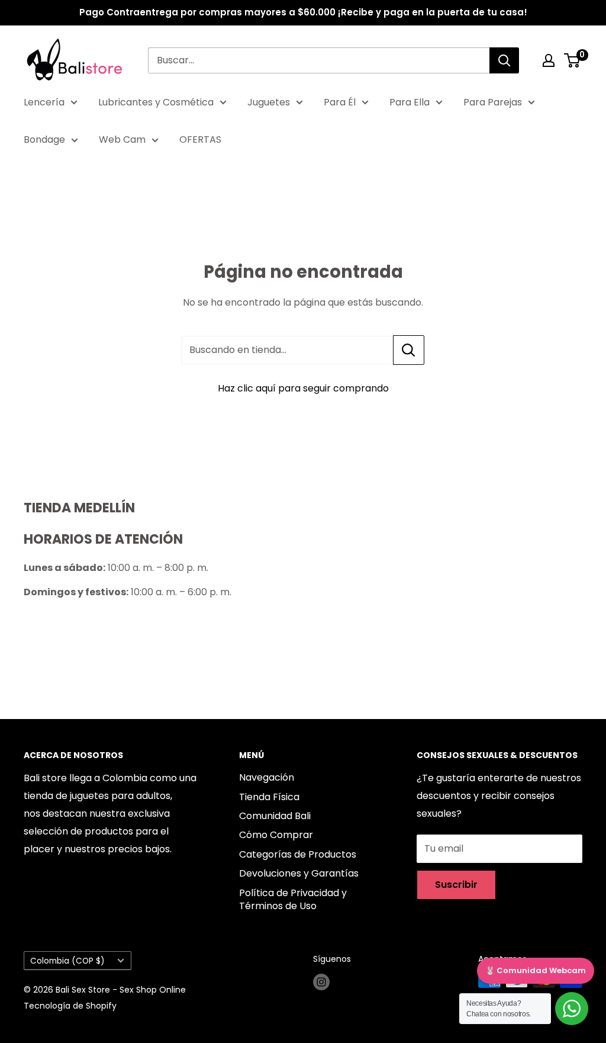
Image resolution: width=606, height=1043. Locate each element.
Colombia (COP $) (67, 961)
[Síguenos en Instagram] (321, 982)
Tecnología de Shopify (70, 1006)
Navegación (266, 777)
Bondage (44, 139)
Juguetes (268, 102)
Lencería (44, 102)
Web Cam (122, 139)
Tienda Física (269, 797)
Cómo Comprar (276, 835)
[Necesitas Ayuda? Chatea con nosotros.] (571, 1008)
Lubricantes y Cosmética (156, 102)
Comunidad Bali (275, 816)
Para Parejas (492, 102)
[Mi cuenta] (549, 60)
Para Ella (409, 102)
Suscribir (456, 884)
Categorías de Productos (297, 854)
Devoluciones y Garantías (299, 873)
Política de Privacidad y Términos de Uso (293, 899)
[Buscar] (504, 60)
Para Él (340, 102)
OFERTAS (200, 139)
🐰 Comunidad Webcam (535, 970)
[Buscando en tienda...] (408, 350)
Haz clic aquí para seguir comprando (303, 388)
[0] (572, 60)
